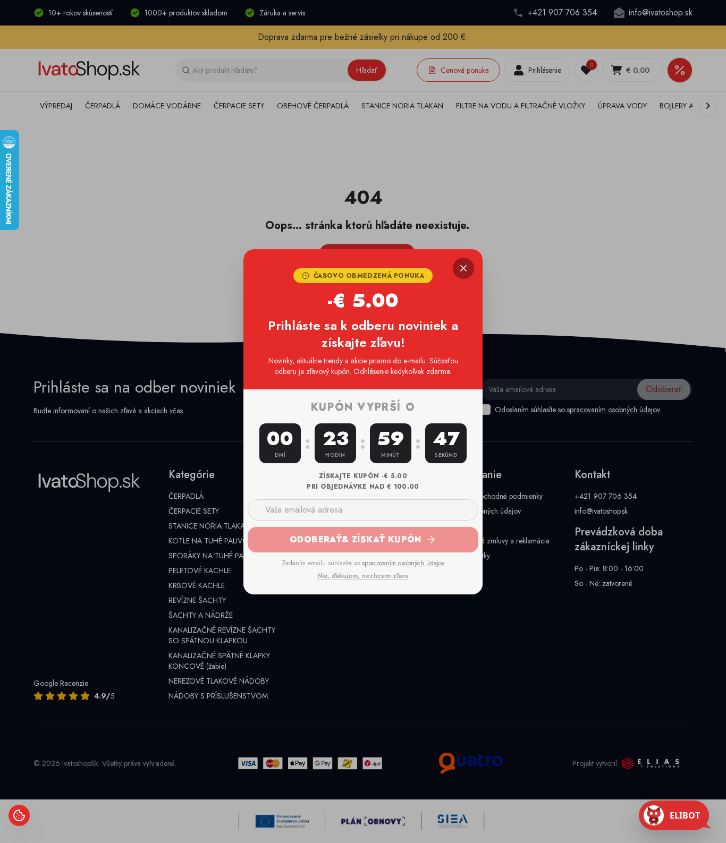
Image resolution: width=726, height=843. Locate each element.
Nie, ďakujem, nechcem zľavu (363, 576)
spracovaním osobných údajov (403, 563)
